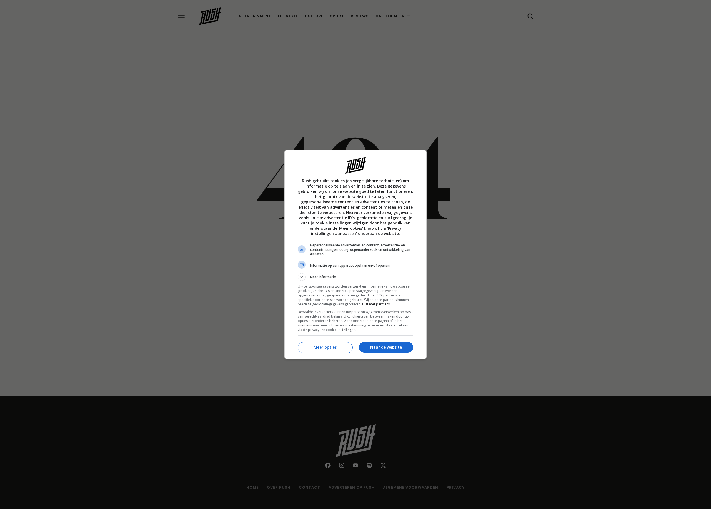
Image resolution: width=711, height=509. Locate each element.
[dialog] (355, 254)
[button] (355, 277)
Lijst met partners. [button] (376, 304)
